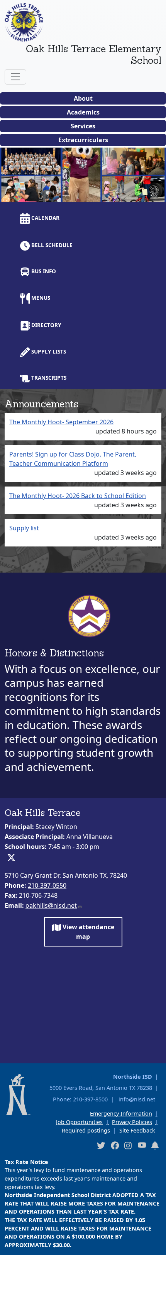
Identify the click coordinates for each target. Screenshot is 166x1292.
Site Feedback (137, 1130)
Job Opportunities (79, 1122)
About (83, 98)
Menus (40, 297)
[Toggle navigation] (15, 77)
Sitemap (16, 1281)
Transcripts (48, 377)
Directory (45, 325)
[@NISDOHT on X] (154, 194)
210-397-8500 (90, 1099)
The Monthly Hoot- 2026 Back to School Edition (77, 496)
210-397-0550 (47, 885)
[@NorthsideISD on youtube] (142, 1145)
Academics (83, 112)
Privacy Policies (132, 1122)
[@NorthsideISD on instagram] (128, 1145)
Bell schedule (51, 245)
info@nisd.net (137, 1099)
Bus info (43, 271)
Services (83, 126)
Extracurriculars (83, 140)
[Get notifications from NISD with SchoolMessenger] (155, 1145)
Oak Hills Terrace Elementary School (93, 54)
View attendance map (87, 931)
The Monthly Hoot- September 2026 (61, 422)
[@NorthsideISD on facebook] (115, 1145)
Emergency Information (121, 1113)
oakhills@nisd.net (51, 905)
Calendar (44, 217)
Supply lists (48, 351)
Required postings (86, 1130)
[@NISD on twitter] (101, 1145)
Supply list (24, 528)
